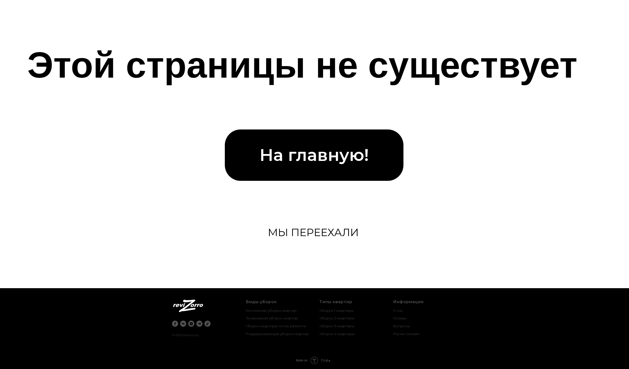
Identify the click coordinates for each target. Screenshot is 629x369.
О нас (398, 310)
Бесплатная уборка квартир (271, 310)
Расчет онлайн (406, 334)
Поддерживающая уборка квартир (277, 334)
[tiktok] (207, 324)
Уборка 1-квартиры (336, 310)
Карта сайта (404, 341)
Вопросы (401, 326)
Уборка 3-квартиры (336, 326)
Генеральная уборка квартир (272, 318)
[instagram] (191, 324)
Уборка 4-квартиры (337, 334)
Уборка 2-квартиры (336, 318)
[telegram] (199, 324)
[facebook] (175, 324)
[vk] (183, 324)
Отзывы (399, 318)
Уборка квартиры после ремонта (276, 326)
